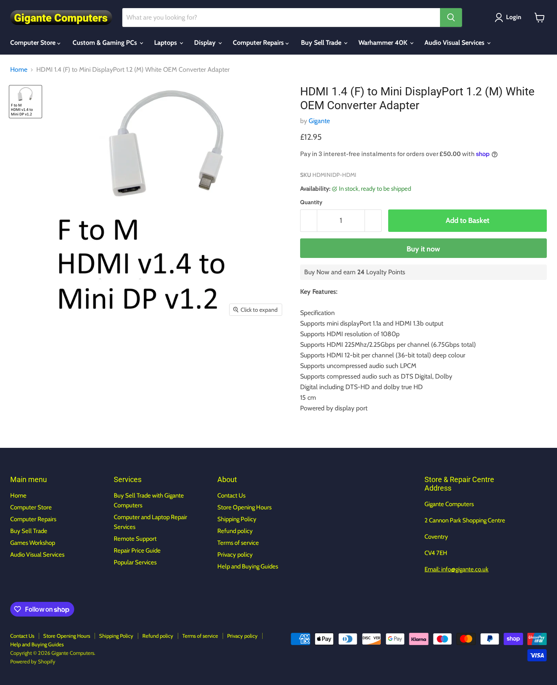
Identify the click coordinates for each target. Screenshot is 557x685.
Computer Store (33, 42)
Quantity (311, 202)
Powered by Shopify (32, 661)
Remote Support (135, 538)
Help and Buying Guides (247, 566)
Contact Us (231, 495)
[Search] (451, 17)
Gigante (319, 121)
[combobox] (281, 17)
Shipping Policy (236, 519)
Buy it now (423, 248)
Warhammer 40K (383, 42)
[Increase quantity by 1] (373, 220)
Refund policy (235, 531)
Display (205, 42)
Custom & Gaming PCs (106, 42)
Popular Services (135, 562)
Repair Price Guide (137, 550)
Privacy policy (235, 554)
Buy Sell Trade (322, 42)
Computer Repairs (259, 42)
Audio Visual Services (455, 42)
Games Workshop (32, 542)
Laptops (166, 42)
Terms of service (238, 542)
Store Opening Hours (244, 507)
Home (18, 69)
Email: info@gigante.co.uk (456, 569)
